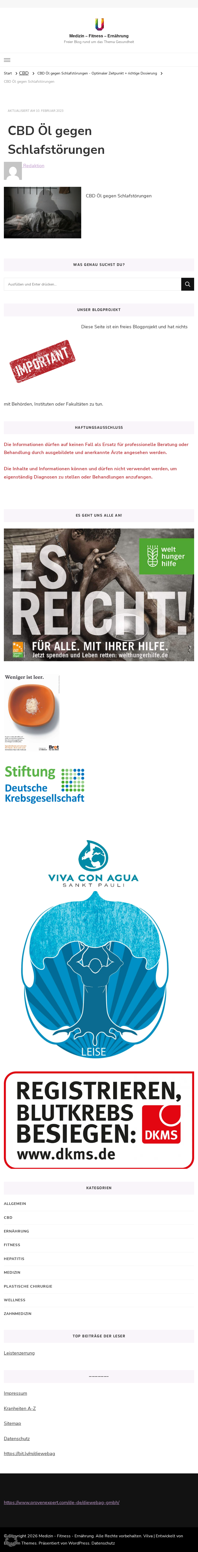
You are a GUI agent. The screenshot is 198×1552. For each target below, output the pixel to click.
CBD (24, 73)
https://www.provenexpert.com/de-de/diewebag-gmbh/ (61, 1502)
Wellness (15, 1300)
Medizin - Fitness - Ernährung (66, 1536)
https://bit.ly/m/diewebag (29, 1453)
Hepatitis (14, 1258)
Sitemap (12, 1423)
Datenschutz (17, 1439)
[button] (11, 1540)
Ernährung (16, 1231)
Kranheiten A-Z (20, 1408)
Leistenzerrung (19, 1353)
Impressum (15, 1393)
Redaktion (33, 166)
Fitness (12, 1245)
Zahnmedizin (17, 1313)
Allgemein (15, 1203)
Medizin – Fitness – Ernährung (99, 36)
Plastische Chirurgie (28, 1286)
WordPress (78, 1543)
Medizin (12, 1272)
